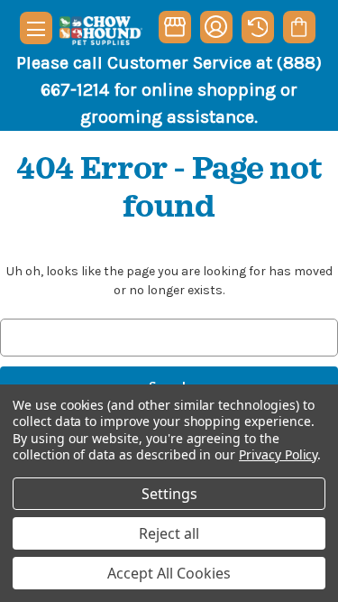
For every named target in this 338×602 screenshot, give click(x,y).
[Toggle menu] (36, 28)
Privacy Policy (278, 454)
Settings (169, 494)
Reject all (169, 533)
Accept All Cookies (169, 573)
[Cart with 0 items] (298, 27)
